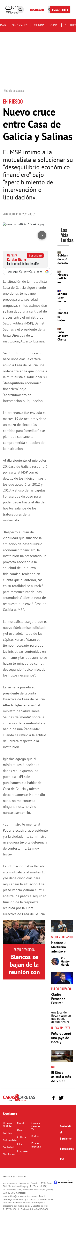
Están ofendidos (24, 949)
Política (7, 1133)
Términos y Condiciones (14, 1176)
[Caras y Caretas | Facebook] (53, 1097)
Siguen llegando (62, 937)
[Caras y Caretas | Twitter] (61, 1097)
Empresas (22, 1151)
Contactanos (67, 1149)
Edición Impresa (36, 1145)
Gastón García (66, 962)
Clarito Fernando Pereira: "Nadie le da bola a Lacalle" (60, 1005)
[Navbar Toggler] (11, 10)
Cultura (21, 1137)
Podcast (36, 1136)
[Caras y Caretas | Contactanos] (68, 1097)
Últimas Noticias (7, 1124)
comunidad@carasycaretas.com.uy (21, 1196)
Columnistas (10, 1140)
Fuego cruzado (61, 988)
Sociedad (8, 1147)
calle (54, 1066)
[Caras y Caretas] (19, 1101)
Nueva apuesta (60, 1027)
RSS (62, 1159)
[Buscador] (20, 9)
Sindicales (19, 25)
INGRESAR (37, 10)
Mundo (39, 25)
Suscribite (35, 255)
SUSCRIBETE (60, 10)
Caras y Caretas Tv (35, 1126)
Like (19, 1144)
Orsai (54, 25)
